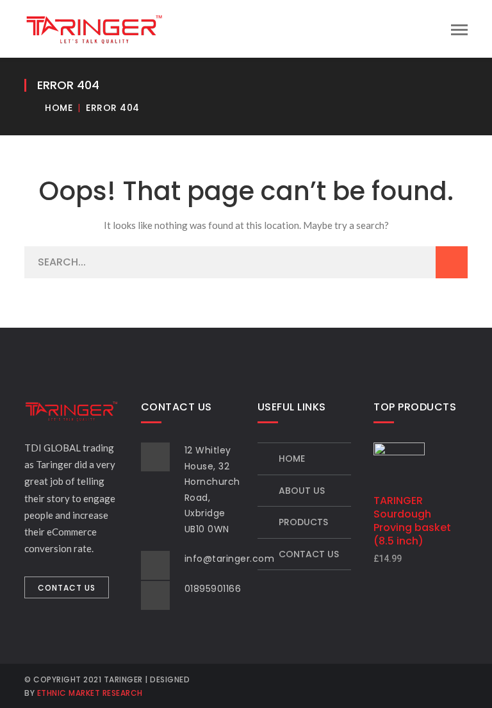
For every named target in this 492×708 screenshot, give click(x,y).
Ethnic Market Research (90, 692)
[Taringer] (94, 27)
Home (58, 107)
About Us (302, 490)
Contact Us (309, 554)
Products (303, 522)
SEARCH (452, 262)
